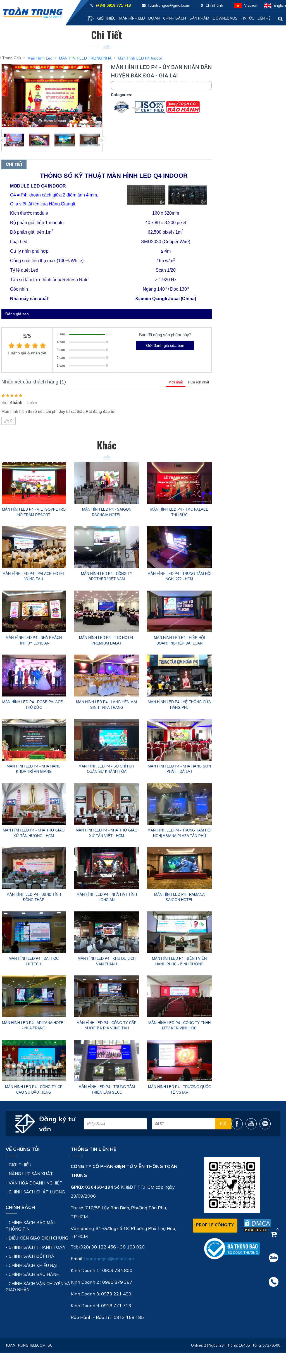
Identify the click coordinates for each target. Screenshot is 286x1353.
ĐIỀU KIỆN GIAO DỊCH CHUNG (38, 1238)
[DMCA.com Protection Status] (257, 1226)
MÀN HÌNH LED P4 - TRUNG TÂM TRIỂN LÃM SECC (106, 1089)
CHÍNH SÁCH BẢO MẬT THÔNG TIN (31, 1226)
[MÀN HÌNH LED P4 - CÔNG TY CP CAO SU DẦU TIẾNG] (33, 1061)
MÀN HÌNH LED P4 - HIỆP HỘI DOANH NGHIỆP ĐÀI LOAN (179, 640)
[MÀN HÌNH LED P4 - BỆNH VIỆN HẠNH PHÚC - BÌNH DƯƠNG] (179, 932)
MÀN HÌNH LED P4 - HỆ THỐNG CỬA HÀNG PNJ (179, 705)
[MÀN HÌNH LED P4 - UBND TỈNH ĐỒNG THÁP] (33, 868)
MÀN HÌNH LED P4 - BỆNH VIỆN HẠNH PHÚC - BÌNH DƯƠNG (179, 961)
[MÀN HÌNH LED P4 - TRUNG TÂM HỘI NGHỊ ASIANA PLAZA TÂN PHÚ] (179, 804)
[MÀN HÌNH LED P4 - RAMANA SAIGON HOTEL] (179, 868)
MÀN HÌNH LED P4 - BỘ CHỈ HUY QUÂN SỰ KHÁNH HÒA (106, 769)
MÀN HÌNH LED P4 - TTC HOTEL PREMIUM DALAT (106, 640)
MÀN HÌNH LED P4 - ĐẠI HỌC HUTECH (34, 961)
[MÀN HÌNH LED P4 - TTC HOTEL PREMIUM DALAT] (106, 611)
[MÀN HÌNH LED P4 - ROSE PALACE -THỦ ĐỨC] (33, 675)
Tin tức (247, 18)
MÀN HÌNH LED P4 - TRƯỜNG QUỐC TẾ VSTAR (179, 1089)
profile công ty (215, 1225)
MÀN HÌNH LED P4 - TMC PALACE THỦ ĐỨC (179, 512)
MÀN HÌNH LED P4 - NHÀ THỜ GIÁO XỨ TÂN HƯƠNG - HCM (34, 833)
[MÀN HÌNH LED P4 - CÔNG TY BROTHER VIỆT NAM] (106, 547)
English (280, 5)
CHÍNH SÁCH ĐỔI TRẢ (31, 1256)
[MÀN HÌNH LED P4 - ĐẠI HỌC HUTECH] (33, 932)
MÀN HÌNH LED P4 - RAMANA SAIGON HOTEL (179, 897)
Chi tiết (14, 165)
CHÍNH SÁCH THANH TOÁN (37, 1247)
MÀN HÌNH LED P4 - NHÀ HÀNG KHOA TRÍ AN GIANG (34, 769)
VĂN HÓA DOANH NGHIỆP (36, 1183)
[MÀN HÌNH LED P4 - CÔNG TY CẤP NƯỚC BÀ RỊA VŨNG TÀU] (106, 996)
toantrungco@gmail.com (109, 1258)
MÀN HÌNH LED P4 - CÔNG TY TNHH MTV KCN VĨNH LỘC (179, 1025)
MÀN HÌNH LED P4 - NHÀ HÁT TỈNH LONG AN (107, 897)
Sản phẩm (199, 18)
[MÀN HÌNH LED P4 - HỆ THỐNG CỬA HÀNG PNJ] (179, 675)
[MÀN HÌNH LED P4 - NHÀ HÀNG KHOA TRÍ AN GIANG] (33, 740)
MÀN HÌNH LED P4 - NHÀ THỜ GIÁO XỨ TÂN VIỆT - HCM (106, 833)
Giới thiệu (106, 18)
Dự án (154, 18)
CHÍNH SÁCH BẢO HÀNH (34, 1274)
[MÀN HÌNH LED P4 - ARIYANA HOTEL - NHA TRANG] (33, 996)
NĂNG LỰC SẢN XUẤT (31, 1173)
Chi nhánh (214, 5)
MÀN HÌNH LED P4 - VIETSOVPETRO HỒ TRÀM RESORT (34, 512)
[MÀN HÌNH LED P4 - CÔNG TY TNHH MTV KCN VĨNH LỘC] (179, 996)
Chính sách (174, 18)
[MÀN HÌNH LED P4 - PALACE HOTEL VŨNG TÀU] (33, 547)
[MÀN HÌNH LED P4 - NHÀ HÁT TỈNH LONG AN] (106, 868)
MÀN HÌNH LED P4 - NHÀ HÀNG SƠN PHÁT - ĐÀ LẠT (179, 769)
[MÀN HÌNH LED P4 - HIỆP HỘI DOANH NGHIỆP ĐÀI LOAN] (179, 611)
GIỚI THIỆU (20, 1164)
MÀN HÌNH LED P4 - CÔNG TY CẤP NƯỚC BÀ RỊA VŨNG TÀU (107, 1025)
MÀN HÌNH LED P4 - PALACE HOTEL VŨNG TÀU (34, 576)
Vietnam (251, 5)
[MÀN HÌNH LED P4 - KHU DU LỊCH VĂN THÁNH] (106, 932)
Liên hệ (264, 18)
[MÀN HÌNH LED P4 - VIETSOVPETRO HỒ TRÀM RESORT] (33, 483)
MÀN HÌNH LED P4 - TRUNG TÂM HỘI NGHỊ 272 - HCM (179, 576)
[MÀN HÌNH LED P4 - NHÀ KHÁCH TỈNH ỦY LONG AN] (33, 611)
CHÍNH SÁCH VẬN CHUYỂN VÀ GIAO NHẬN (38, 1287)
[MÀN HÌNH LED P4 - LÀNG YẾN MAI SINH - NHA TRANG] (106, 675)
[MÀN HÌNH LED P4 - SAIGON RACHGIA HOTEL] (106, 483)
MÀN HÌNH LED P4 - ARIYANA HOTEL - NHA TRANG (33, 1025)
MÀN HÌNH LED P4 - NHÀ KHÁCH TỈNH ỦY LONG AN (34, 640)
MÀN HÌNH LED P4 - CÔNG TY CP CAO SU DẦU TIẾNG (34, 1089)
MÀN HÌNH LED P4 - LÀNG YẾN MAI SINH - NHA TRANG (106, 705)
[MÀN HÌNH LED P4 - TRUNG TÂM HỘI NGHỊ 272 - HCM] (179, 547)
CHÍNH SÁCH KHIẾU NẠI (33, 1265)
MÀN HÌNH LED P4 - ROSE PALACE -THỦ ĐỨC (33, 705)
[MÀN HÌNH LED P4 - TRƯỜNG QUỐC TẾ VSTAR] (179, 1061)
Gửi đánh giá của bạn (165, 345)
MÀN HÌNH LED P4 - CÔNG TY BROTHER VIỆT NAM (106, 576)
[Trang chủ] (91, 18)
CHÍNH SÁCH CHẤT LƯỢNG (37, 1192)
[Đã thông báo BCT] (232, 1248)
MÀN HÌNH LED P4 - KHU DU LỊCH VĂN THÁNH (106, 961)
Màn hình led (132, 18)
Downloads (225, 18)
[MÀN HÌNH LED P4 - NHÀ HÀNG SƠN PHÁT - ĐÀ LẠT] (179, 740)
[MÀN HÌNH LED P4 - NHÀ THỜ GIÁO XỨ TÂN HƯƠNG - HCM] (33, 804)
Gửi (223, 1123)
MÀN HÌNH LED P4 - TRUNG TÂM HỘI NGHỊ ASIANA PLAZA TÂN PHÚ (179, 833)
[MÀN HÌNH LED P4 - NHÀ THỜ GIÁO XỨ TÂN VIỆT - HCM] (106, 804)
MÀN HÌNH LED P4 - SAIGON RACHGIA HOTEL (106, 512)
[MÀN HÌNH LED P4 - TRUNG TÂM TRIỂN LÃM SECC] (106, 1061)
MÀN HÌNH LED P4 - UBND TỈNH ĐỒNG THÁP (33, 897)
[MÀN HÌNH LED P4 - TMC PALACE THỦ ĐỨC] (179, 483)
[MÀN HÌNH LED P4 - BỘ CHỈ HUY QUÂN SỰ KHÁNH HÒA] (106, 740)
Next (101, 140)
